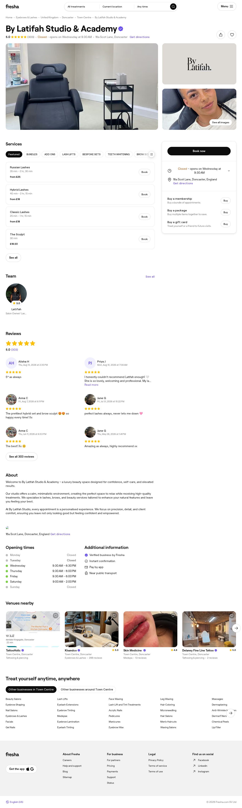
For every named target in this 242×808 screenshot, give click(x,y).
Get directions (140, 36)
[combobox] (82, 7)
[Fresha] (12, 6)
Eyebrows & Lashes (26, 17)
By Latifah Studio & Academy (110, 17)
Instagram (203, 771)
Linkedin (202, 765)
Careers (67, 760)
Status (110, 782)
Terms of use (155, 771)
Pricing (111, 765)
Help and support (72, 765)
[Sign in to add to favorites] (232, 35)
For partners (113, 760)
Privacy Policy (156, 760)
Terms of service (157, 765)
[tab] (14, 154)
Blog (65, 771)
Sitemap (67, 777)
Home (9, 17)
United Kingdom (49, 17)
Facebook (203, 760)
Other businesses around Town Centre (87, 689)
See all (150, 276)
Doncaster (68, 17)
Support (111, 777)
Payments (112, 771)
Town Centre (84, 17)
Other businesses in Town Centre (31, 689)
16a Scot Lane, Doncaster (111, 36)
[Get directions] (80, 527)
